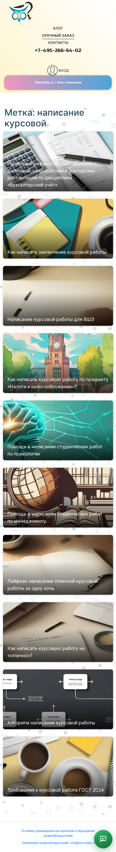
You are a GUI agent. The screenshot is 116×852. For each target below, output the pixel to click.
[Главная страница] (58, 12)
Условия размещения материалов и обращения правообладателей (58, 833)
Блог (58, 28)
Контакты (58, 42)
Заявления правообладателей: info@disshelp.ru (58, 843)
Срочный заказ (58, 35)
